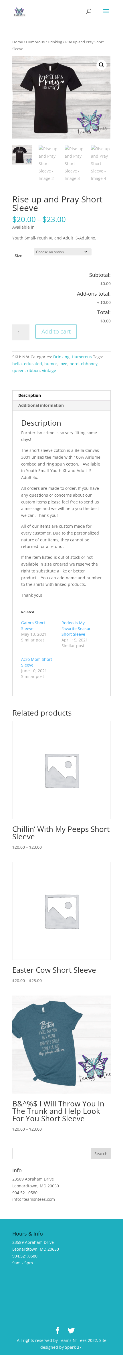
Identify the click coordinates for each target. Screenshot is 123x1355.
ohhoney (89, 363)
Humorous (35, 41)
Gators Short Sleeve (33, 625)
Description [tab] (29, 395)
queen (18, 370)
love (63, 363)
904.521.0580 (24, 1192)
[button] (101, 65)
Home (17, 41)
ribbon (33, 370)
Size (18, 255)
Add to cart (56, 331)
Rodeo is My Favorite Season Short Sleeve (76, 628)
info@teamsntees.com (33, 1199)
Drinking (55, 41)
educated (33, 363)
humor (50, 363)
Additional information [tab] (41, 405)
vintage (49, 370)
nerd (74, 363)
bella (17, 363)
